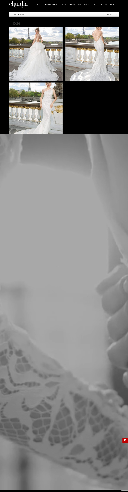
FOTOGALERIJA (84, 4)
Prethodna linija (18, 14)
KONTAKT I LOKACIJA (109, 4)
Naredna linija (110, 14)
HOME (39, 4)
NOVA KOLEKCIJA (51, 4)
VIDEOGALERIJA (68, 4)
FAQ (95, 4)
